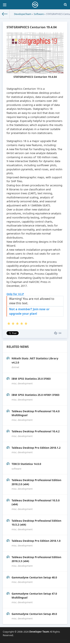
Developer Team (39, 631)
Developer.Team (22, 14)
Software (39, 14)
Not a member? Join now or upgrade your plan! (29, 311)
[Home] (5, 14)
